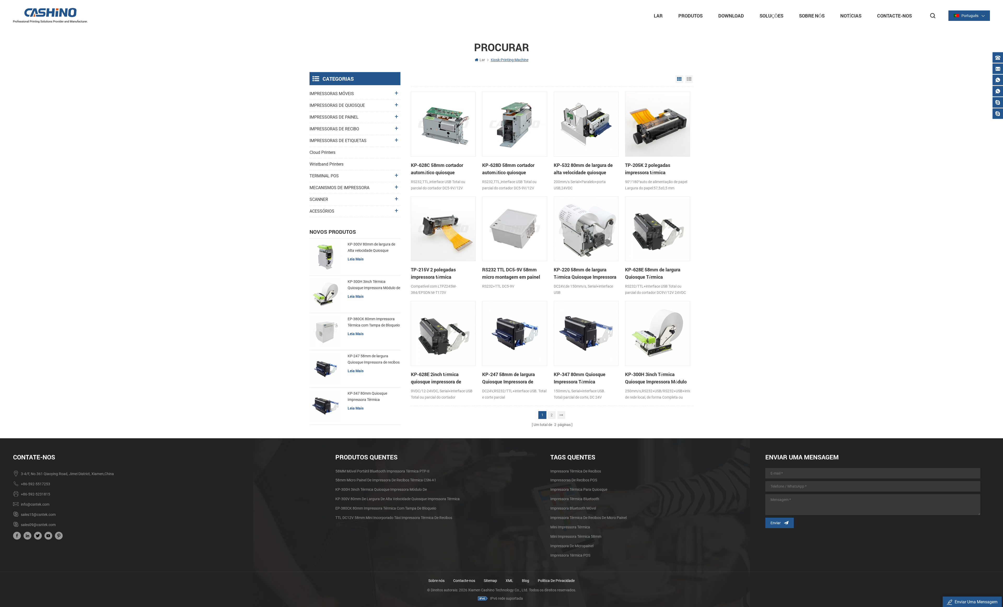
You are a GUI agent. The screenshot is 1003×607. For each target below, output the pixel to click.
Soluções (771, 16)
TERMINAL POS (324, 175)
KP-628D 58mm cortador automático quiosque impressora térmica (508, 169)
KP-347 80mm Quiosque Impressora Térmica (579, 378)
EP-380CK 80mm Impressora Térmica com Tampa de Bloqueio (374, 322)
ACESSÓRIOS (322, 211)
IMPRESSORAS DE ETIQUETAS (338, 140)
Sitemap (490, 581)
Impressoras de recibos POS (573, 480)
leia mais (356, 258)
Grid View (679, 79)
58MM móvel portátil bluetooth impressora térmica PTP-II (382, 471)
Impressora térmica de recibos (575, 471)
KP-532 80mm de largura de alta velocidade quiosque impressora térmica (583, 169)
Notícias (850, 16)
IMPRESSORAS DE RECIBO (334, 128)
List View (689, 79)
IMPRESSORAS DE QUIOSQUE (337, 105)
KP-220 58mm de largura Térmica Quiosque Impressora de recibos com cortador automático (585, 273)
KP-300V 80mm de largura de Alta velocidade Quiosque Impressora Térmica (371, 248)
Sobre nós (436, 581)
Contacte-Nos (894, 16)
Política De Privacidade (556, 581)
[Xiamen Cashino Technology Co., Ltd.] (50, 15)
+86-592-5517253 (35, 484)
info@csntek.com (35, 504)
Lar (658, 16)
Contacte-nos (464, 581)
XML (509, 581)
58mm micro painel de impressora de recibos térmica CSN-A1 (385, 480)
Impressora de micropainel (571, 546)
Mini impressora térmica (570, 527)
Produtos (690, 16)
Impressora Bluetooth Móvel (573, 508)
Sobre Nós (812, 16)
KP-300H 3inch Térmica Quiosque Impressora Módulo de (656, 378)
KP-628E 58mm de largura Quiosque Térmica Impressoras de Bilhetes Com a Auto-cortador (656, 273)
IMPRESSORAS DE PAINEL (334, 117)
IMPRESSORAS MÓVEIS (332, 93)
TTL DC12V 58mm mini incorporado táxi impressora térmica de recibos (393, 518)
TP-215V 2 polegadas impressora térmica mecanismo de (433, 273)
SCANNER (319, 199)
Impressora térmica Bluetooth (574, 499)
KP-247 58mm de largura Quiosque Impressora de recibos (508, 378)
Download (731, 16)
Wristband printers (326, 164)
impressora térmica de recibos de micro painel (588, 518)
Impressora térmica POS (570, 555)
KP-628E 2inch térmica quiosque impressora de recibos (436, 378)
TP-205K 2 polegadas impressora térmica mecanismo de (647, 169)
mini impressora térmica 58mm (575, 536)
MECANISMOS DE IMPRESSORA (339, 187)
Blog (525, 581)
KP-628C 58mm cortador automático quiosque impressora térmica (437, 169)
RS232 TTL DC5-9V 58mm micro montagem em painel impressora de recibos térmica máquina (513, 273)
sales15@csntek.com (38, 514)
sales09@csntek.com (38, 525)
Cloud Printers (322, 152)
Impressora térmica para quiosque (578, 489)
